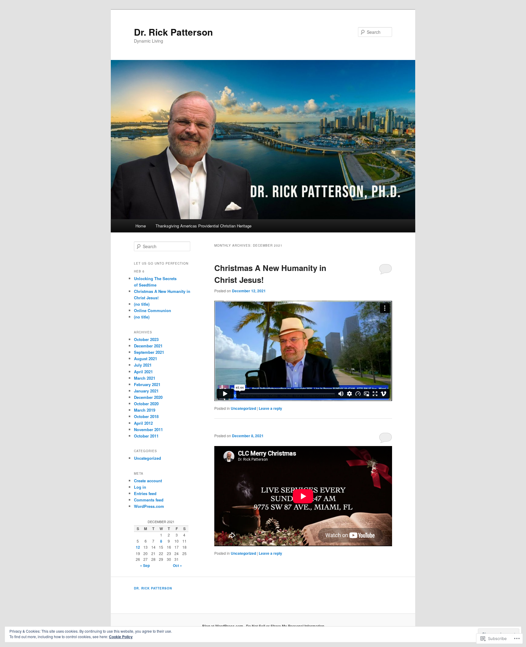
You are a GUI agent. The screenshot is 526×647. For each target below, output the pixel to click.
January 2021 (146, 391)
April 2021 (143, 371)
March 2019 (144, 410)
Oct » (177, 565)
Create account (148, 480)
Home (140, 226)
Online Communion (152, 310)
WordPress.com (149, 506)
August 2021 (145, 358)
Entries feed (145, 493)
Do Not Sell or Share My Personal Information (285, 626)
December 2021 (148, 346)
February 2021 (147, 384)
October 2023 (146, 339)
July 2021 (143, 365)
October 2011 (146, 436)
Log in (140, 487)
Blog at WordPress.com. (223, 626)
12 (138, 547)
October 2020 (146, 403)
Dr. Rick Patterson (173, 31)
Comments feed (148, 500)
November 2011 (148, 429)
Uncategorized (243, 408)
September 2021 (149, 352)
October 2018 (146, 416)
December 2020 (148, 397)
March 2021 (144, 378)
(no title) (141, 304)
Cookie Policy (121, 636)
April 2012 (143, 423)
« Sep (145, 565)
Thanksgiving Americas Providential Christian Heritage (203, 226)
